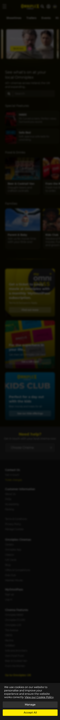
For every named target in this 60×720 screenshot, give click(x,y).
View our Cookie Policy (39, 697)
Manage (30, 704)
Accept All (30, 712)
